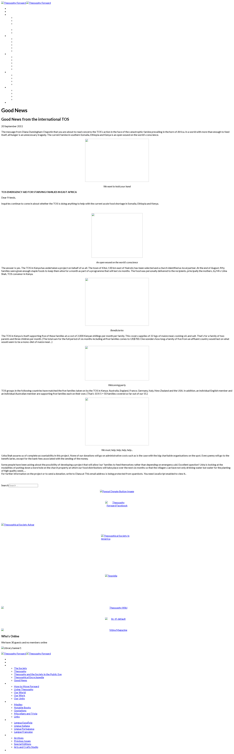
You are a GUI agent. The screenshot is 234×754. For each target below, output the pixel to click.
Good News (20, 32)
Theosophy (20, 20)
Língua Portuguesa (24, 81)
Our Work (19, 47)
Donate (12, 102)
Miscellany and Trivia (25, 65)
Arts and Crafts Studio (26, 99)
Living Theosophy (23, 41)
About (11, 11)
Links (17, 68)
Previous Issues (22, 93)
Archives (12, 87)
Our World (20, 44)
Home (11, 8)
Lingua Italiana (22, 78)
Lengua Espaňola (23, 74)
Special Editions (22, 96)
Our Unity (19, 50)
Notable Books (22, 59)
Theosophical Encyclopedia (29, 29)
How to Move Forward (26, 38)
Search (5, 485)
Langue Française (23, 84)
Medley (18, 56)
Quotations (20, 62)
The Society (20, 17)
